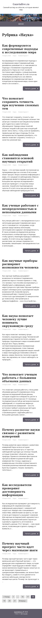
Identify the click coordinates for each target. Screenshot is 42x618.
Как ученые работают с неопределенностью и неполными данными (20, 208)
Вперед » (22, 601)
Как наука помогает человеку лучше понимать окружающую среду (17, 321)
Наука (14, 56)
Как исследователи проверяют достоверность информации (17, 490)
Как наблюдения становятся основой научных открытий (18, 158)
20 (9, 601)
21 (15, 601)
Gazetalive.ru (21, 4)
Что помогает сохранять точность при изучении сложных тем (20, 103)
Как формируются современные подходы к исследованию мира (20, 48)
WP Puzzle (24, 614)
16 (22, 597)
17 (28, 597)
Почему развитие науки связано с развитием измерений (21, 433)
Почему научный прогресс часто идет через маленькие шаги (20, 546)
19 (4, 601)
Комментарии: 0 (23, 56)
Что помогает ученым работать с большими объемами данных (19, 377)
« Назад (6, 597)
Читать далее (30, 88)
